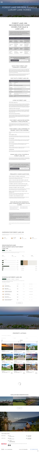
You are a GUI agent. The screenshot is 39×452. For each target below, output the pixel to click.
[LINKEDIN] (32, 449)
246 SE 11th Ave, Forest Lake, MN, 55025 (8, 297)
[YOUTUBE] (33, 449)
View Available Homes (15, 60)
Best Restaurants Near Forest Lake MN (14, 209)
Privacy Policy (25, 449)
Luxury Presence (10, 449)
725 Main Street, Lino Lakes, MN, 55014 (8, 286)
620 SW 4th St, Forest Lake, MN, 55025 (8, 294)
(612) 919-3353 (29, 436)
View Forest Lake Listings (14, 168)
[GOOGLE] (37, 449)
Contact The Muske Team (23, 60)
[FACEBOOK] (30, 449)
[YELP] (35, 449)
